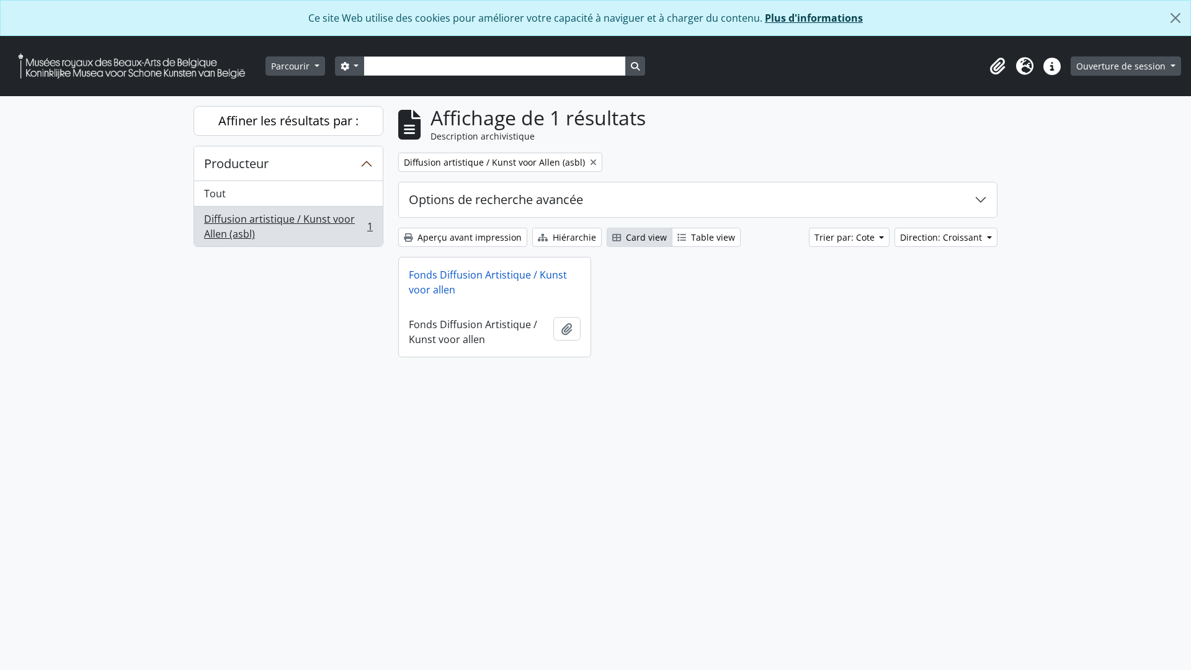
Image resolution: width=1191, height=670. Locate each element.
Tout (215, 193)
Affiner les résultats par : (288, 120)
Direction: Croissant (942, 237)
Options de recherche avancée (496, 199)
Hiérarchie (573, 237)
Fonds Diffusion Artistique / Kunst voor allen (488, 282)
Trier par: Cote (845, 237)
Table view (712, 237)
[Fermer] (1175, 18)
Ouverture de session (1122, 66)
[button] (997, 66)
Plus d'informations (814, 18)
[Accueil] (136, 66)
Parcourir (291, 66)
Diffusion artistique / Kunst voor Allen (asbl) (288, 226)
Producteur (236, 163)
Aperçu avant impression (468, 237)
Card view (645, 237)
